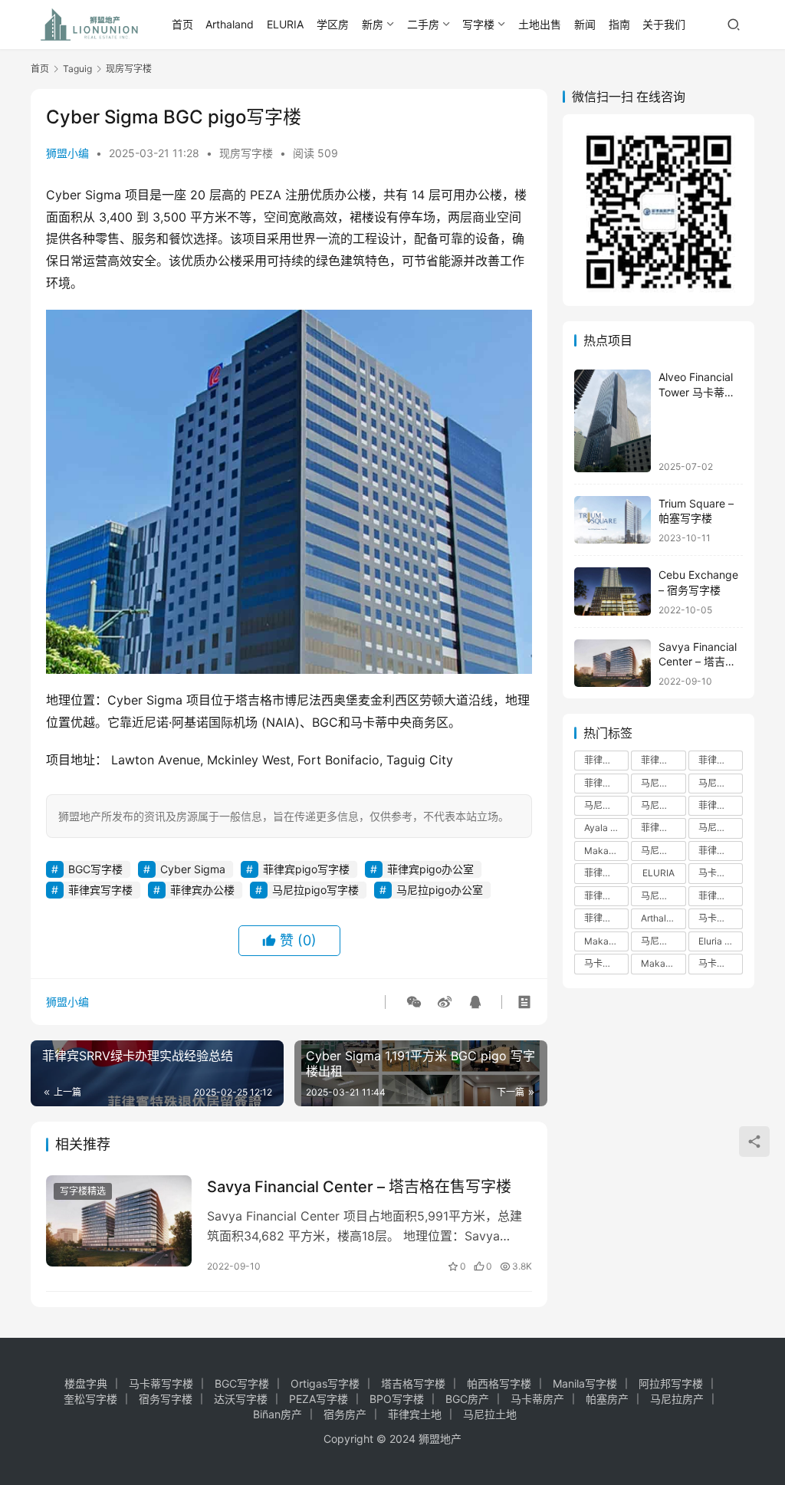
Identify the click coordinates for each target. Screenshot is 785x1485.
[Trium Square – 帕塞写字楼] (612, 520)
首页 (182, 24)
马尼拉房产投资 (663, 805)
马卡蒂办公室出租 (720, 918)
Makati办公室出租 (606, 941)
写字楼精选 (83, 1191)
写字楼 (478, 24)
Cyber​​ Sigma (192, 869)
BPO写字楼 (397, 1398)
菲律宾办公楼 (202, 889)
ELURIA (285, 24)
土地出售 (539, 24)
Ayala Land (606, 827)
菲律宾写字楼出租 (606, 783)
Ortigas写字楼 (325, 1383)
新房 (372, 24)
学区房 (333, 24)
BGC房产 (467, 1398)
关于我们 (663, 24)
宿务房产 (345, 1414)
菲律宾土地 (415, 1414)
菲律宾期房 (720, 896)
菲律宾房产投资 (663, 760)
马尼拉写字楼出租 (720, 783)
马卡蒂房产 (537, 1398)
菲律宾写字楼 (100, 889)
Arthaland (229, 24)
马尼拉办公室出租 (663, 850)
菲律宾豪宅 (606, 918)
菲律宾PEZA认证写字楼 (606, 896)
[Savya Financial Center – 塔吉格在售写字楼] (119, 1221)
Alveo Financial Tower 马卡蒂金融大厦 (697, 391)
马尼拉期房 (663, 941)
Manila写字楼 (585, 1383)
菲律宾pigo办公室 (430, 869)
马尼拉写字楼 (606, 805)
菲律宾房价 (720, 805)
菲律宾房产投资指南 (720, 850)
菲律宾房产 (606, 760)
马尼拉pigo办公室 (439, 889)
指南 (619, 24)
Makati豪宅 (663, 963)
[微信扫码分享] (414, 1002)
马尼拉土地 (490, 1414)
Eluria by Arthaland (720, 941)
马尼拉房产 (663, 783)
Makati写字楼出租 (606, 850)
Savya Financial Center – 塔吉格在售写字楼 (359, 1187)
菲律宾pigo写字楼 (306, 869)
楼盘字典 (85, 1383)
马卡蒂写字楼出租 (720, 873)
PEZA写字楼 (318, 1398)
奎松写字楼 (90, 1398)
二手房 (423, 24)
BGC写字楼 (95, 869)
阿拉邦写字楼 (671, 1383)
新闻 (585, 24)
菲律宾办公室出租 (663, 827)
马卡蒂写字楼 (720, 963)
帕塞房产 (607, 1398)
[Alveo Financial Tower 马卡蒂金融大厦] (612, 420)
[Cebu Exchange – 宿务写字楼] (612, 591)
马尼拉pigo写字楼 (315, 889)
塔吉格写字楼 (413, 1383)
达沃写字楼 (241, 1398)
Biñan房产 (277, 1414)
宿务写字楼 (165, 1398)
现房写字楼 (246, 152)
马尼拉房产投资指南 (663, 896)
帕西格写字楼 (499, 1383)
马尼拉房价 (720, 827)
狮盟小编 (67, 152)
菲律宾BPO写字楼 (606, 873)
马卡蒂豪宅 (606, 963)
